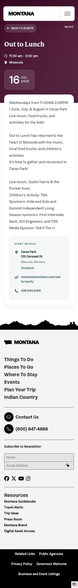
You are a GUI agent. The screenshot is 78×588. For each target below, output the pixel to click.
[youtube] (21, 478)
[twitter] (13, 478)
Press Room (13, 519)
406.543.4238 (31, 290)
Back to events (22, 28)
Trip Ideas (11, 513)
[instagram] (28, 478)
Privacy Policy (21, 564)
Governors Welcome (51, 564)
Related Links (25, 554)
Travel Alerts (13, 507)
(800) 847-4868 (32, 429)
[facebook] (6, 478)
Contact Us (27, 417)
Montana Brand (15, 525)
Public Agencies (51, 554)
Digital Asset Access (19, 531)
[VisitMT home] (19, 14)
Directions (27, 268)
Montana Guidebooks (20, 501)
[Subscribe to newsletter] (67, 465)
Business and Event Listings (39, 574)
